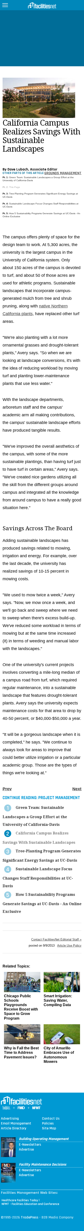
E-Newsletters (30, 1145)
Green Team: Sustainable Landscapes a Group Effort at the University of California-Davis (35, 816)
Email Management (16, 1123)
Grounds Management (62, 173)
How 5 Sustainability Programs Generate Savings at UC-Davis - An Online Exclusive (42, 903)
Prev (7, 789)
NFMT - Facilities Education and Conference (30, 1204)
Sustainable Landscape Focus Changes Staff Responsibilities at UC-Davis (38, 877)
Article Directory (13, 1128)
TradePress (29, 1217)
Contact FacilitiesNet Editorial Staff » (56, 939)
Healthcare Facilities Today (20, 1200)
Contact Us (51, 1119)
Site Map (49, 1128)
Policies (48, 1123)
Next (76, 789)
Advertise (26, 1149)
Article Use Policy (69, 945)
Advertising (10, 1119)
